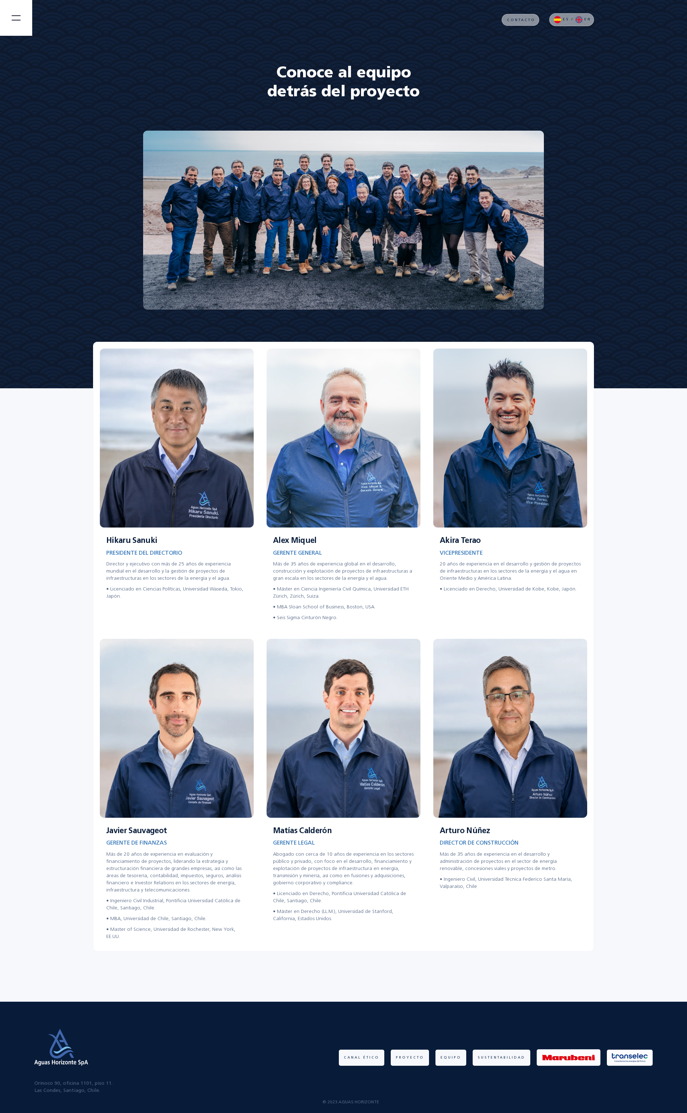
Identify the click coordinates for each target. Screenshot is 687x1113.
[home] (64, 18)
